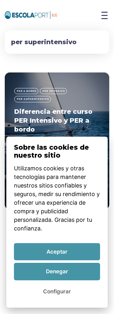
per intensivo (53, 91)
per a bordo (26, 91)
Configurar (57, 291)
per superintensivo (33, 99)
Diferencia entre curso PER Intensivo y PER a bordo (53, 120)
